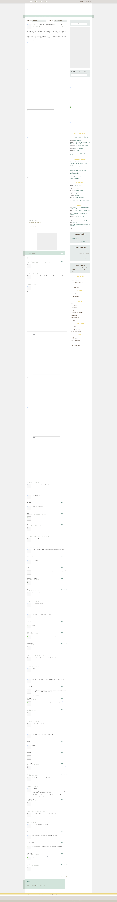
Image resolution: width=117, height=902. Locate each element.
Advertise (53, 894)
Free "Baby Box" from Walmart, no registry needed (80, 218)
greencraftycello (75, 238)
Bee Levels (74, 284)
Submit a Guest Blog (76, 340)
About (28, 894)
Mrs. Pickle (30, 261)
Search (73, 71)
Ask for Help (74, 279)
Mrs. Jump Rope (31, 654)
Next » (32, 257)
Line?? (71, 165)
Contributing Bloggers (76, 331)
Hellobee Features (75, 296)
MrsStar (29, 720)
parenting (35, 20)
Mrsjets (29, 698)
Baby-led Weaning (75, 303)
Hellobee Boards (38, 9)
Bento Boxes (74, 305)
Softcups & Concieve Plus (78, 197)
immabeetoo (30, 853)
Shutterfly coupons (77, 227)
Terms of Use (33, 894)
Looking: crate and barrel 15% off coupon (82, 220)
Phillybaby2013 (30, 842)
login (33, 885)
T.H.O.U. (29, 513)
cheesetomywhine (31, 799)
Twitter (29, 2)
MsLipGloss (30, 643)
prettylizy (29, 524)
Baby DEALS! (75, 222)
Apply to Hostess (75, 338)
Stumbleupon (51, 253)
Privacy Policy (41, 894)
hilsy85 (28, 272)
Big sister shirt (77, 195)
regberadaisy (30, 610)
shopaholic (37, 26)
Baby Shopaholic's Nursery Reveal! (48, 24)
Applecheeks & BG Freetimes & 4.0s (80, 199)
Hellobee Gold (74, 293)
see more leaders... (85, 241)
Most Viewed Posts (75, 287)
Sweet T (29, 502)
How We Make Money (76, 345)
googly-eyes (30, 556)
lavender (29, 621)
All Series (73, 320)
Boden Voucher (76, 187)
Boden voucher (76, 192)
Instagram (43, 2)
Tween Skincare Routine (78, 148)
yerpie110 (29, 741)
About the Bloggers (75, 328)
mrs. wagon (30, 686)
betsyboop (29, 632)
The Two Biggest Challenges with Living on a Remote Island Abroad (80, 143)
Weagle (28, 774)
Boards (35, 16)
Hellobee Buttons (75, 342)
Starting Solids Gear (75, 317)
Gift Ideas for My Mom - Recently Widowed (78, 163)
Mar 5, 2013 (64, 261)
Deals (50, 16)
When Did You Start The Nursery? (37, 225)
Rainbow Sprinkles (32, 578)
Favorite (60, 253)
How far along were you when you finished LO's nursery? (43, 223)
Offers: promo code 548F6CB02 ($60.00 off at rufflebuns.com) (80, 225)
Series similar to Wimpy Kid (75, 176)
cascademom (30, 675)
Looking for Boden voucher (79, 188)
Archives (85, 71)
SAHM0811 (29, 752)
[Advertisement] (47, 241)
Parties (73, 310)
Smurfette (29, 535)
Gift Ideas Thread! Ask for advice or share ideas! (79, 167)
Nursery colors (32, 226)
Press (59, 894)
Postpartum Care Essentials (77, 312)
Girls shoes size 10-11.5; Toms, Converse (81, 200)
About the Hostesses (76, 329)
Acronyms (74, 285)
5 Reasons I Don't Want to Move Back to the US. (80, 154)
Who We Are (74, 326)
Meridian (29, 831)
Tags (79, 71)
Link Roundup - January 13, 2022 (82, 136)
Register (88, 1)
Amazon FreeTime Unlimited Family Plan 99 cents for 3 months (80, 208)
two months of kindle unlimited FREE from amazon (80, 211)
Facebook (33, 2)
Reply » (29, 881)
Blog (28, 16)
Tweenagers (76, 146)
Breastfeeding (74, 307)
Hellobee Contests (75, 298)
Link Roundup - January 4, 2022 (82, 145)
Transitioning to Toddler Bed (77, 319)
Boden (75, 228)
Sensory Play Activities (76, 314)
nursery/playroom (58, 20)
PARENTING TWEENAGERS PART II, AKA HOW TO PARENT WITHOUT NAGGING (79, 138)
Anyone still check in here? (75, 161)
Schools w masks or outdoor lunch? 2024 (78, 170)
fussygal (29, 567)
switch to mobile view (31, 900)
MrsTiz (28, 864)
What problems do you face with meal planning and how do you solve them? (80, 172)
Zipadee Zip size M (77, 185)
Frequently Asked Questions (77, 282)
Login (81, 1)
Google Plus (27, 2)
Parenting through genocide (75, 175)
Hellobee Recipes (75, 294)
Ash (27, 589)
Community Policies (76, 347)
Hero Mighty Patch (77, 140)
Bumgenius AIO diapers (78, 190)
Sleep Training (74, 315)
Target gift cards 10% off (79, 216)
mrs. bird (29, 709)
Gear (55, 16)
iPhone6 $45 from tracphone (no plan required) (78, 214)
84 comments (31, 253)
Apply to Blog (74, 337)
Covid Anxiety (77, 150)
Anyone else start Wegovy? (75, 178)
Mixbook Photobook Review (79, 152)
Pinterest (38, 2)
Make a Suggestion (75, 280)
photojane (29, 763)
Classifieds (43, 16)
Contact (48, 894)
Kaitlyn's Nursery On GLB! (35, 222)
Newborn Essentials (75, 308)
